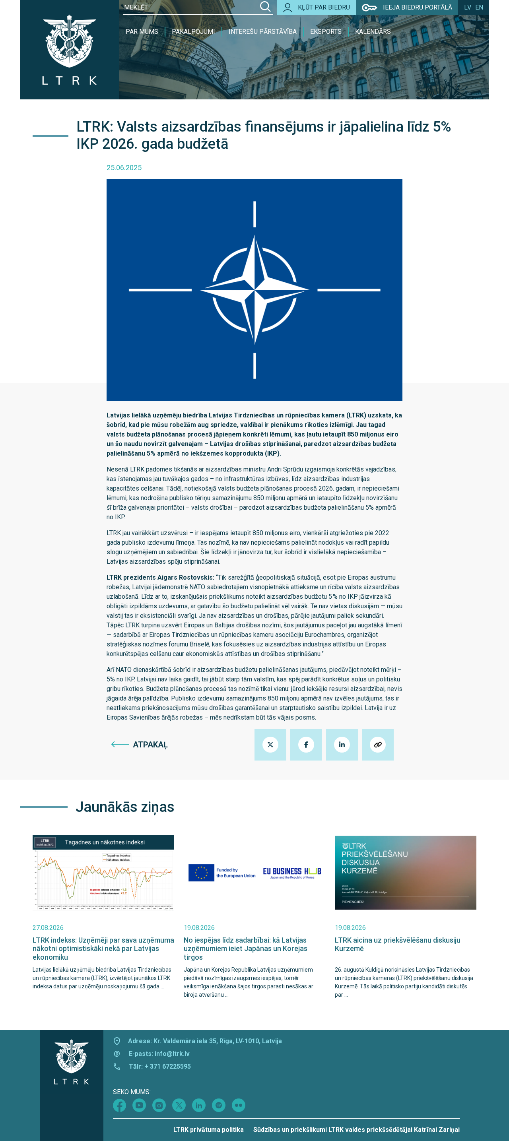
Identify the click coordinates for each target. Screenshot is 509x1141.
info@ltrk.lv (172, 1054)
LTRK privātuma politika (208, 1129)
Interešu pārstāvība (263, 31)
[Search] (265, 7)
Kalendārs (373, 31)
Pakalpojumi (193, 31)
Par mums (142, 31)
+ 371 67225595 (167, 1066)
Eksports (326, 31)
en (479, 7)
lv (467, 7)
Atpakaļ (150, 744)
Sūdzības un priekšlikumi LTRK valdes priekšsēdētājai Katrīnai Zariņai (356, 1129)
